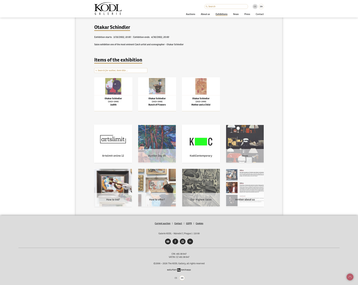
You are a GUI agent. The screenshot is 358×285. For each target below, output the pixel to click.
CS (255, 6)
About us (205, 14)
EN (261, 6)
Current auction (162, 223)
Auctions (190, 14)
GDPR (189, 223)
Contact (260, 14)
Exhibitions (221, 14)
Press (247, 14)
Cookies (199, 223)
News (236, 14)
